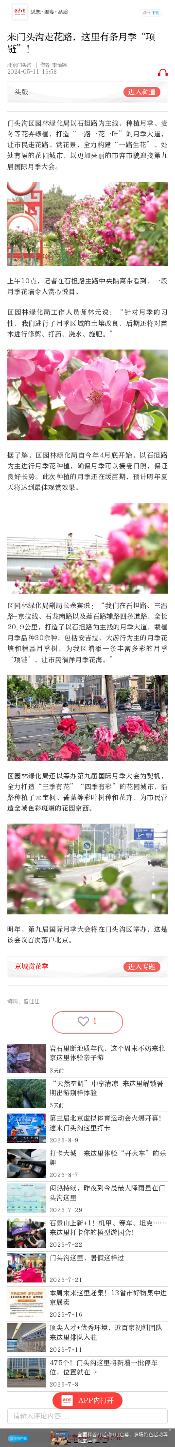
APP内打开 (96, 1400)
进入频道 (142, 92)
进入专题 (142, 967)
